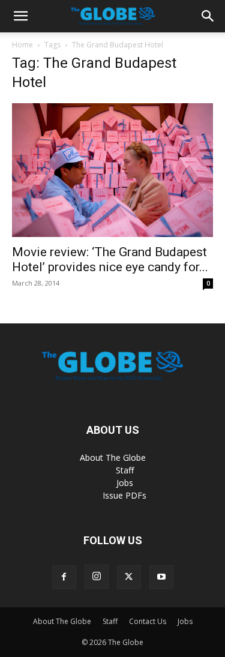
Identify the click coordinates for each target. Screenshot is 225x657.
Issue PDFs (124, 495)
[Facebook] (64, 577)
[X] (129, 577)
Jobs (124, 482)
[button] (20, 16)
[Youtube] (161, 577)
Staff (125, 470)
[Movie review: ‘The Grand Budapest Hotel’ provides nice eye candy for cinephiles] (112, 170)
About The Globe (113, 457)
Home (22, 45)
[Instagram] (97, 577)
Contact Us (147, 621)
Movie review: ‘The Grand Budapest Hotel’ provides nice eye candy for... (110, 259)
